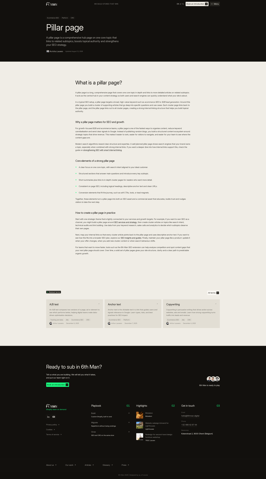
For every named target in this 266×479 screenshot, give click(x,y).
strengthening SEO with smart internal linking (102, 150)
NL (183, 4)
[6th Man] (51, 4)
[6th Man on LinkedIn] (48, 417)
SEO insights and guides (131, 238)
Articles (88, 465)
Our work (69, 465)
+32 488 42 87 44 (189, 425)
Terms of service (52, 434)
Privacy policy (51, 425)
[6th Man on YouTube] (54, 417)
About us (50, 465)
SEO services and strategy (125, 222)
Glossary (106, 465)
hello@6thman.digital (190, 416)
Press (124, 465)
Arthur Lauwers (57, 51)
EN (178, 4)
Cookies (49, 430)
